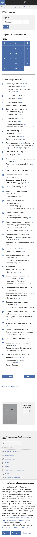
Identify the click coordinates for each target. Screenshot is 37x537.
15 (27, 53)
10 (27, 48)
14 (21, 53)
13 (16, 53)
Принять (6, 533)
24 (21, 64)
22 (10, 64)
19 (21, 58)
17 (10, 58)
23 (16, 64)
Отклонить (16, 533)
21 (4, 64)
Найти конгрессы (8, 459)
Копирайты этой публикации (11, 386)
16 (4, 58)
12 (10, 53)
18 (16, 58)
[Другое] (34, 7)
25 (27, 64)
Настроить (27, 533)
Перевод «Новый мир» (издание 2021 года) (15, 7)
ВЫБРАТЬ (6, 18)
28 (16, 69)
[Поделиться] (29, 7)
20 (27, 58)
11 (4, 53)
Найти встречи (8, 455)
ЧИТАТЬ (4, 12)
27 (10, 69)
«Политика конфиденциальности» (15, 527)
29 (21, 69)
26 (4, 69)
